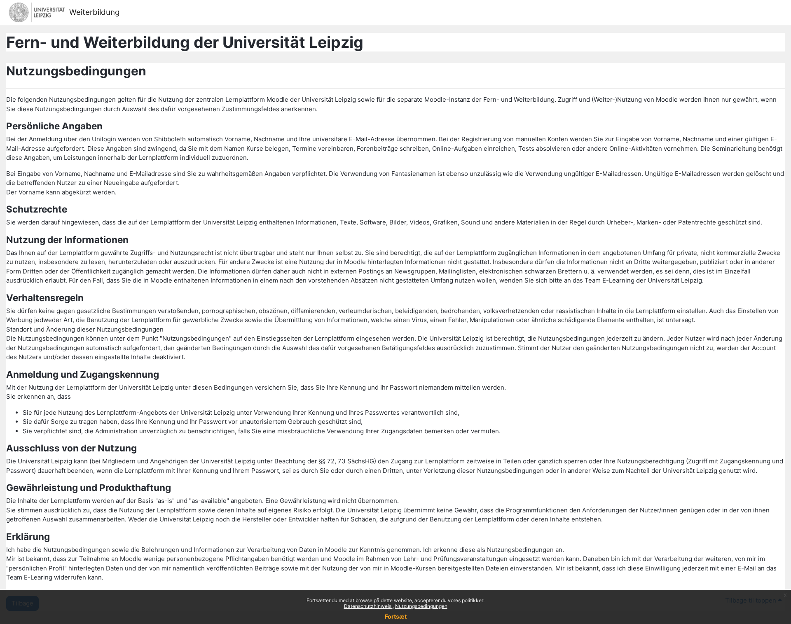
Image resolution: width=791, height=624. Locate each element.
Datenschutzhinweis (368, 606)
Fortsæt (396, 616)
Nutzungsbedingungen (421, 606)
